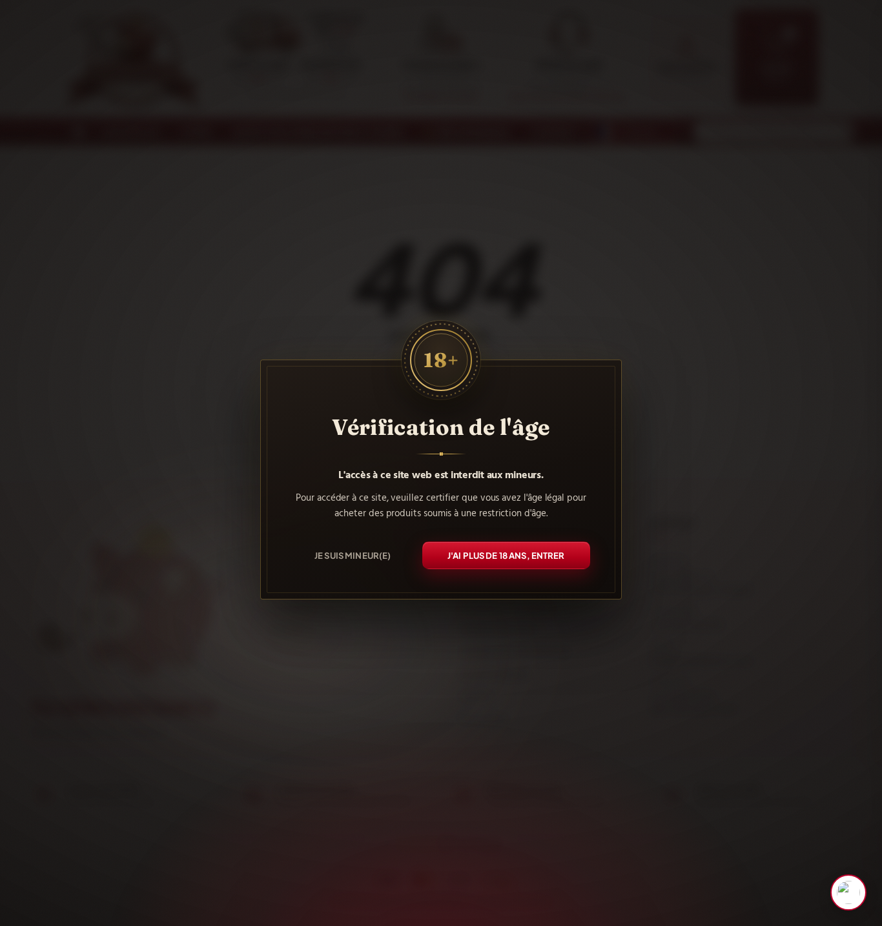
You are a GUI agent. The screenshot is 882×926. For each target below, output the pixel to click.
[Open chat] (848, 892)
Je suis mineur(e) (352, 554)
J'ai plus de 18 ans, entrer (506, 554)
